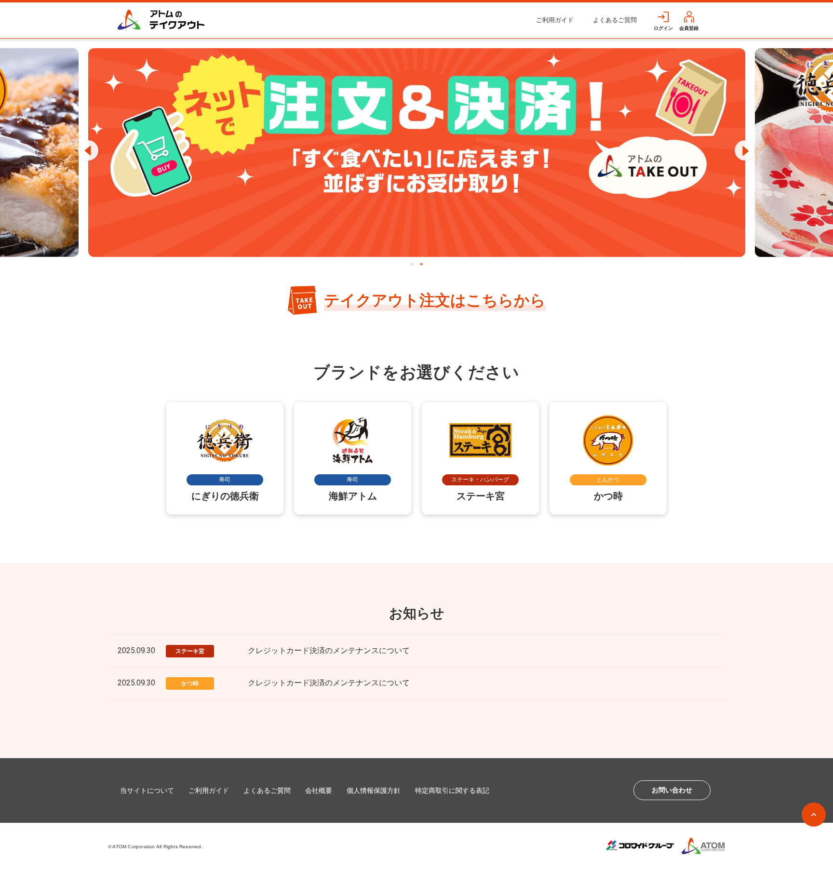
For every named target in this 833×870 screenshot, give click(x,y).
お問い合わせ (672, 790)
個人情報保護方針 (374, 790)
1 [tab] (411, 264)
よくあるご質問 (615, 20)
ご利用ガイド (555, 20)
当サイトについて (147, 790)
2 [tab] (421, 264)
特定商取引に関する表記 (452, 790)
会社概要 (318, 790)
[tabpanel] (416, 152)
